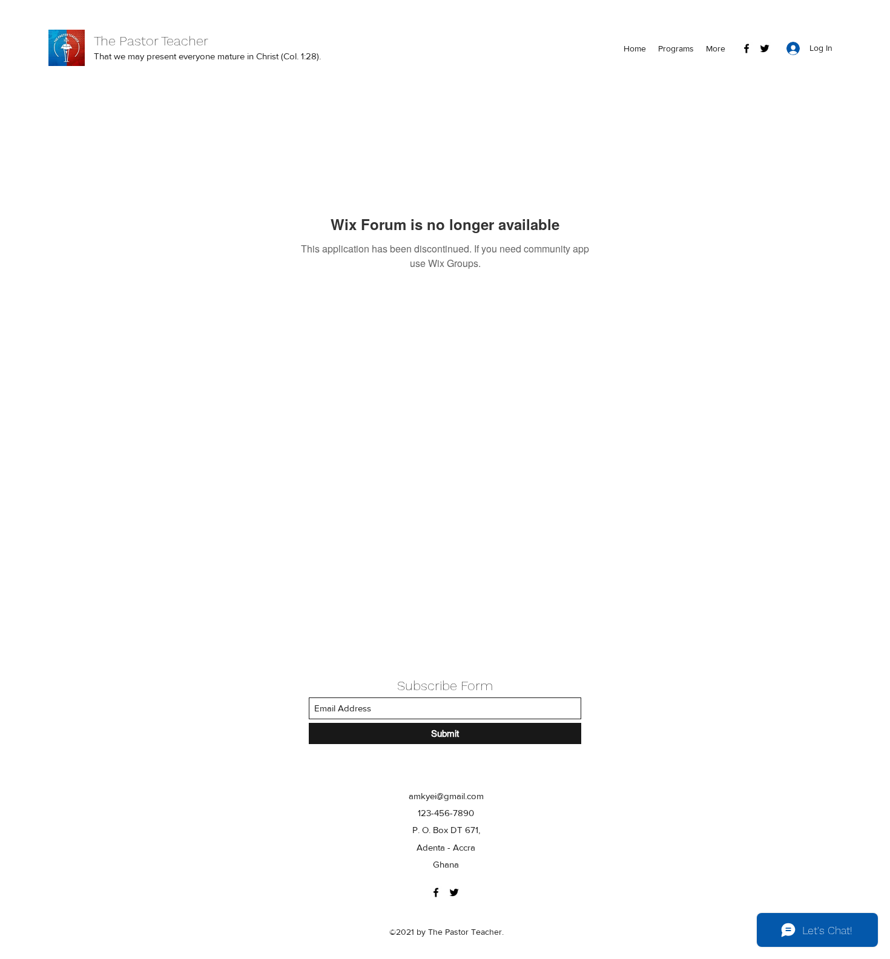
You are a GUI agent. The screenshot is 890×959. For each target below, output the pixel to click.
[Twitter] (765, 48)
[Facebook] (746, 48)
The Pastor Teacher (151, 40)
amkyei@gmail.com (446, 796)
